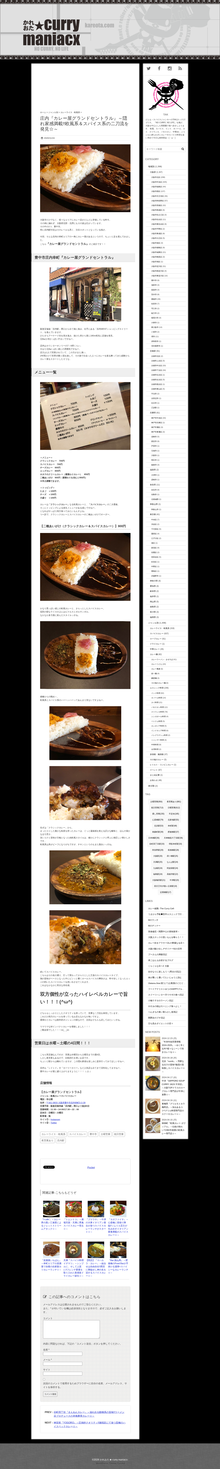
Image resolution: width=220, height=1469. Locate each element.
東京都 (153, 514)
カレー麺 (154, 654)
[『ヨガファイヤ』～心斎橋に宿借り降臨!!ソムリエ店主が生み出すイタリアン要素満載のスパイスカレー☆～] (118, 1202)
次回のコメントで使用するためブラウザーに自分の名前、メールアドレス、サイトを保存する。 (85, 1385)
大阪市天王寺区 (157, 196)
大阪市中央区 (156, 182)
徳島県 (153, 607)
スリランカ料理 (157, 712)
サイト (46, 1369)
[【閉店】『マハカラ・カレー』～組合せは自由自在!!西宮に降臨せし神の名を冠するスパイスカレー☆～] (96, 1243)
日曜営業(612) (174, 808)
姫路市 (154, 465)
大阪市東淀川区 (157, 276)
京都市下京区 (156, 370)
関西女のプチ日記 (156, 1018)
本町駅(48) (172, 826)
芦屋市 (154, 446)
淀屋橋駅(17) (165, 892)
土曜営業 (105, 1134)
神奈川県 (154, 581)
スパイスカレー (77, 1134)
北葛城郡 (154, 499)
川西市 (154, 455)
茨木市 (154, 294)
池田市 (154, 285)
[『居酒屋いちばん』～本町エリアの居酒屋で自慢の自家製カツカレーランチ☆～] (51, 1243)
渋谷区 (154, 524)
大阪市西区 (155, 191)
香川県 (153, 612)
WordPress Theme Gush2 (110, 1463)
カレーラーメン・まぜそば (162, 659)
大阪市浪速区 (156, 205)
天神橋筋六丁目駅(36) (173, 838)
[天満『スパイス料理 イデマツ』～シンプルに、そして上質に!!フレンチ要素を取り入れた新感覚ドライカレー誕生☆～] (73, 1243)
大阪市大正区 (156, 238)
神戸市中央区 (156, 418)
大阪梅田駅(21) (158, 880)
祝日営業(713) (157, 808)
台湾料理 (154, 749)
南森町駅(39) (157, 832)
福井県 (153, 596)
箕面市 (154, 290)
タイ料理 (154, 702)
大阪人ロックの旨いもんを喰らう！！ (166, 937)
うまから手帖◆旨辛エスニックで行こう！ (168, 914)
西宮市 (154, 441)
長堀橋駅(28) (173, 850)
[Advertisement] (85, 85)
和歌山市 (154, 509)
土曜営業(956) (156, 802)
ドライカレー (156, 644)
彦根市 (154, 480)
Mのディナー (154, 925)
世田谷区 (154, 557)
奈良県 (153, 485)
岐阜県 (153, 591)
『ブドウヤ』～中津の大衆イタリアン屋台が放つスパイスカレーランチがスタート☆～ (96, 1225)
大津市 (154, 475)
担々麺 (154, 673)
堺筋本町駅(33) (175, 844)
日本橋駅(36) (153, 838)
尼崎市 (154, 437)
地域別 (151, 166)
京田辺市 (154, 398)
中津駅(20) (174, 880)
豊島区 (154, 571)
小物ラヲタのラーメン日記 (160, 1000)
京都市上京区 (156, 361)
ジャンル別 (153, 623)
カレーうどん (156, 664)
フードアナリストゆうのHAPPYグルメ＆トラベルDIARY (174, 989)
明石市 (154, 460)
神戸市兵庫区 (156, 423)
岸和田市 (154, 341)
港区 (153, 543)
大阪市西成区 (156, 210)
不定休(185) (174, 814)
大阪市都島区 (156, 248)
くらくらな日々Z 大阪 (158, 966)
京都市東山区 (156, 389)
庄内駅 (60, 1140)
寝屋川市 (154, 318)
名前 (46, 1349)
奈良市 (154, 490)
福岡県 (153, 617)
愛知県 (153, 586)
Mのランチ (153, 920)
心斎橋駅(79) (157, 820)
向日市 (154, 403)
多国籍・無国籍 (157, 754)
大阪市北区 (155, 177)
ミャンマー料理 (157, 740)
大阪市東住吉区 (157, 224)
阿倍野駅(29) (157, 850)
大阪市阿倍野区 (157, 201)
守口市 (154, 308)
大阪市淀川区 (156, 266)
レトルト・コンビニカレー (161, 765)
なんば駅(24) (172, 862)
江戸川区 (154, 538)
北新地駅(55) (173, 820)
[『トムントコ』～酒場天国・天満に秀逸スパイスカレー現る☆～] (73, 1202)
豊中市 (93, 1134)
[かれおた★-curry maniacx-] (110, 2)
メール (47, 1360)
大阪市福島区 (156, 187)
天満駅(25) (157, 862)
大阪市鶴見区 (156, 257)
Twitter (54, 1123)
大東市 (154, 323)
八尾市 (154, 332)
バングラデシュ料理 (159, 735)
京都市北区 (155, 356)
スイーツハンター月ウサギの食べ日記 (166, 995)
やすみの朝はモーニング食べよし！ (165, 1006)
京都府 (153, 351)
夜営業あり (47, 1140)
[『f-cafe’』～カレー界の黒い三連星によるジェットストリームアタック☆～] (51, 1202)
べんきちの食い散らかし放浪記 (162, 1012)
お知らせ (154, 780)
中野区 (154, 566)
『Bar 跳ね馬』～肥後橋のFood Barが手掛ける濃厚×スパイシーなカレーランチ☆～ (118, 1266)
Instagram (55, 1119)
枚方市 (154, 313)
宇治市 (154, 394)
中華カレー (155, 649)
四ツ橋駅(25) (172, 856)
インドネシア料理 (158, 731)
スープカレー (156, 639)
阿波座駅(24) (172, 868)
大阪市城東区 (156, 252)
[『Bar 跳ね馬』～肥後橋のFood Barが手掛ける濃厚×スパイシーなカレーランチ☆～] (118, 1243)
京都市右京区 (156, 375)
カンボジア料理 (157, 726)
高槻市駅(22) (172, 874)
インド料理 (155, 693)
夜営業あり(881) (174, 802)
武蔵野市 (154, 576)
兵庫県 (153, 413)
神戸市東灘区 (156, 432)
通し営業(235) (158, 814)
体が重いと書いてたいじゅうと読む (165, 977)
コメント (48, 1318)
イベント (154, 770)
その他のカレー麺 (158, 683)
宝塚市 (154, 451)
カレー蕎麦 (155, 669)
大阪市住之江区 (157, 215)
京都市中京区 (156, 366)
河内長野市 (155, 346)
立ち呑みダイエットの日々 (160, 1023)
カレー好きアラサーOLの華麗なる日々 (166, 943)
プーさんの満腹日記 (157, 954)
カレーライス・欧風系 (53, 1134)
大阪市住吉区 (156, 219)
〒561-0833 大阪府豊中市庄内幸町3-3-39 (65, 1102)
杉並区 (154, 562)
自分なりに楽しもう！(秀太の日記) (164, 971)
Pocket (91, 1167)
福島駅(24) (157, 874)
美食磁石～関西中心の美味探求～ (164, 931)
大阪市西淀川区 (157, 271)
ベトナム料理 (156, 721)
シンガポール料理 (158, 716)
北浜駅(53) (158, 826)
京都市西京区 (156, 384)
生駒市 (154, 494)
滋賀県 (153, 470)
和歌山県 (154, 504)
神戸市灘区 (155, 427)
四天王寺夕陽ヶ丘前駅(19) (165, 886)
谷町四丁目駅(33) (156, 844)
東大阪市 (154, 327)
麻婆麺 (154, 678)
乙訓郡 (154, 408)
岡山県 (153, 602)
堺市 (153, 336)
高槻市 (154, 299)
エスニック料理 (157, 688)
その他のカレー (157, 759)
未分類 (151, 786)
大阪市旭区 (155, 262)
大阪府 (153, 172)
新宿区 (154, 548)
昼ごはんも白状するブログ (160, 960)
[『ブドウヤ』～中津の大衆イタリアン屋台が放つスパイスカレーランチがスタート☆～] (96, 1202)
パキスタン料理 (157, 707)
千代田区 (154, 529)
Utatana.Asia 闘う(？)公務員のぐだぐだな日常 (170, 983)
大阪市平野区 (156, 229)
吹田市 (154, 304)
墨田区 (154, 534)
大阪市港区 (155, 243)
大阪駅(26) (157, 856)
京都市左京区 (156, 380)
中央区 (154, 520)
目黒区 (154, 552)
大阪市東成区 (156, 233)
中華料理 (154, 745)
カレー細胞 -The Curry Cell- (161, 908)
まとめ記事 (155, 775)
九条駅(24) (157, 868)
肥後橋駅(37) (173, 832)
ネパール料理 (156, 698)
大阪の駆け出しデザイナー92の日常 (165, 949)
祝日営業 (119, 1134)
